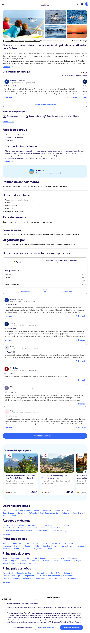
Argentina (17, 543)
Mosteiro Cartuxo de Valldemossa (32, 528)
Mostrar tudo (8, 122)
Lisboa (53, 558)
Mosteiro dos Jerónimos (50, 576)
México (16, 548)
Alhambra (27, 578)
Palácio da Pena (40, 573)
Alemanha (7, 546)
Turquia (49, 548)
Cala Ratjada (32, 525)
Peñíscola (33, 513)
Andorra (6, 543)
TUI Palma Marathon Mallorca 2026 (17, 530)
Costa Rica (55, 543)
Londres (43, 558)
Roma (5, 558)
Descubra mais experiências (47, 173)
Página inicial (7, 41)
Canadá (36, 543)
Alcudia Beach (8, 528)
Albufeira (36, 561)
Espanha (15, 41)
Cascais (21, 563)
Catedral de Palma (49, 525)
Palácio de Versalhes (11, 578)
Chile (45, 543)
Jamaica (46, 546)
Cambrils (21, 513)
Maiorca (40, 170)
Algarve (14, 561)
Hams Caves (66, 525)
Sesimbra (32, 563)
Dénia (13, 515)
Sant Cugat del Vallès (49, 513)
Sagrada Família (42, 530)
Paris (34, 558)
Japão (55, 546)
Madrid (26, 558)
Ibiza (4, 510)
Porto (62, 558)
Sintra (5, 563)
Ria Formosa (68, 576)
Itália (37, 546)
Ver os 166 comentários (45, 104)
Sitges (36, 510)
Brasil (27, 543)
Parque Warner (30, 576)
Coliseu (67, 573)
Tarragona (58, 510)
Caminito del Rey (24, 573)
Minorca (13, 510)
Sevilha (46, 561)
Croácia (28, 546)
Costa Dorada (8, 513)
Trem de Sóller (55, 528)
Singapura (38, 548)
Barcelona (46, 510)
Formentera (25, 510)
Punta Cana (68, 561)
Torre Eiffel (55, 573)
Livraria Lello (72, 578)
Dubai (5, 561)
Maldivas (6, 548)
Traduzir (73, 98)
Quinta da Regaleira (43, 578)
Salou (69, 510)
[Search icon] (77, 4)
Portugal (26, 548)
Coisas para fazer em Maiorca (29, 41)
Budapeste (72, 558)
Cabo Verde (68, 543)
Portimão (25, 561)
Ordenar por (25, 292)
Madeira (56, 561)
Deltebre (65, 513)
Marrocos (80, 546)
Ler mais (6, 67)
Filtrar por (67, 292)
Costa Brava (77, 513)
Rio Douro (59, 578)
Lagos (78, 561)
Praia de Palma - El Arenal (13, 525)
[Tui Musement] (45, 4)
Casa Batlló (57, 530)
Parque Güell (8, 573)
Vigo (13, 563)
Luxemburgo (67, 546)
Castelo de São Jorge (11, 576)
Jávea (5, 515)
